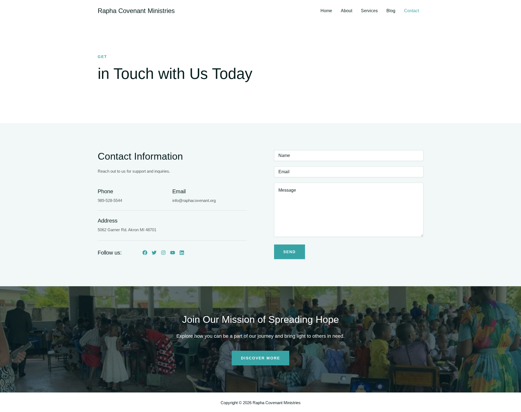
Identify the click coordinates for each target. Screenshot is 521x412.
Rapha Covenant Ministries (136, 10)
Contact (411, 11)
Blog (390, 11)
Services (369, 11)
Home (326, 11)
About (346, 11)
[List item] (144, 252)
